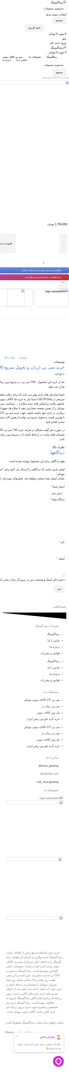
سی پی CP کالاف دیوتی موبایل (53, 77)
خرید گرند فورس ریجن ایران (43, 718)
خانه (67, 77)
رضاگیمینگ (53, 634)
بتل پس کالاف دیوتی (48, 712)
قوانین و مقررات (50, 653)
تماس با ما (54, 640)
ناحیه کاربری (34, 27)
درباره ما (55, 646)
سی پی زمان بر (51, 706)
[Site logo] (58, 2)
